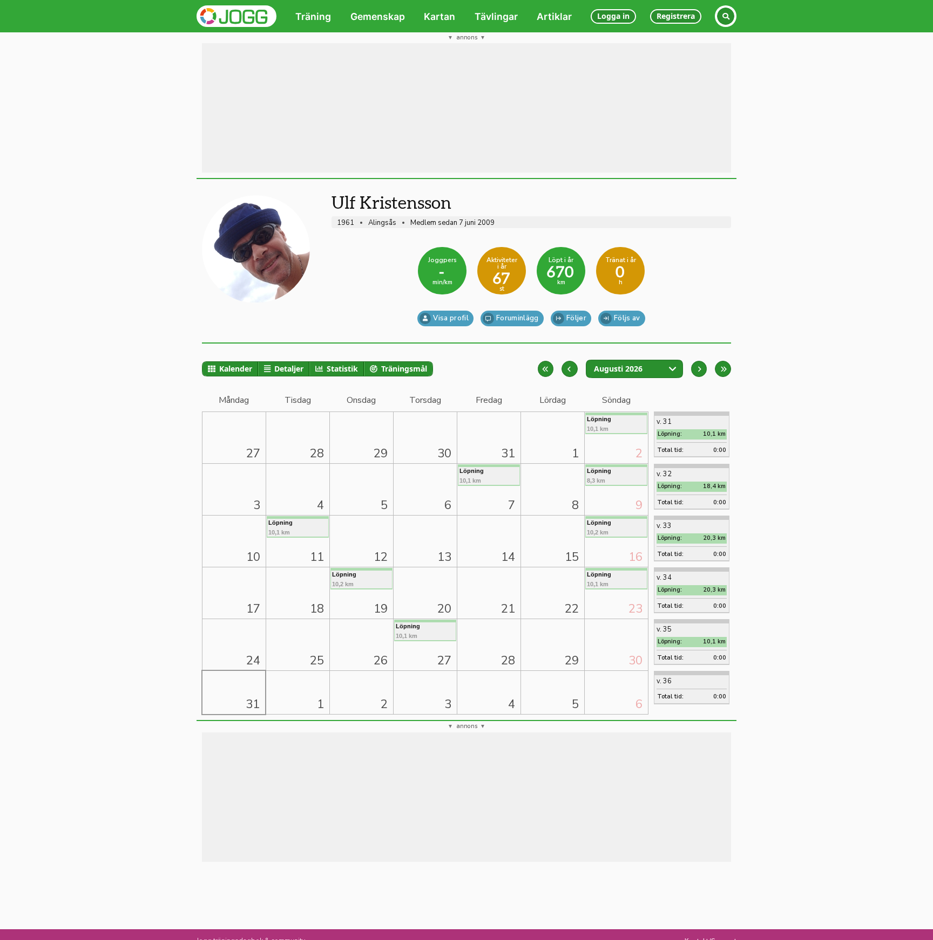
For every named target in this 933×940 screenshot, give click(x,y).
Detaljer (288, 368)
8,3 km (599, 475)
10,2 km (599, 527)
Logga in (613, 16)
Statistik (342, 368)
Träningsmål (404, 368)
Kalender (235, 368)
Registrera (676, 16)
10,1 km (599, 423)
